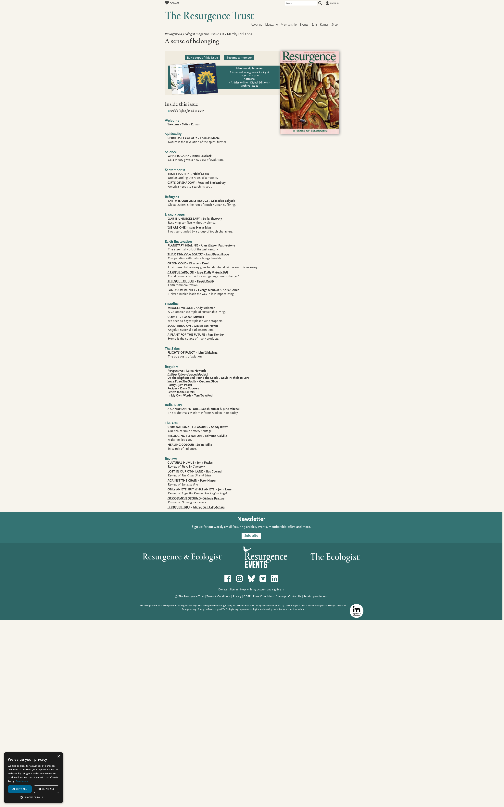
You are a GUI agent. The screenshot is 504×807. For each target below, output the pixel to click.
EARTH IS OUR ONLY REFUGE (188, 201)
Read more (22, 781)
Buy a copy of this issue (202, 57)
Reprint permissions (316, 596)
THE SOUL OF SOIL (181, 281)
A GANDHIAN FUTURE (183, 409)
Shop (334, 24)
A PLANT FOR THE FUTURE (186, 334)
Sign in (334, 3)
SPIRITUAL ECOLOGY (182, 138)
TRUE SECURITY (179, 174)
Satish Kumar (319, 24)
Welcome (173, 124)
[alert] (33, 777)
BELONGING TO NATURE (185, 436)
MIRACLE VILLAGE (180, 308)
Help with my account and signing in (262, 589)
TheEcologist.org (230, 609)
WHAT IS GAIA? (178, 156)
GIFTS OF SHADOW (181, 182)
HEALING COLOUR (181, 445)
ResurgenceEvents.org (207, 609)
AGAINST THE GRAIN (182, 480)
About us (256, 24)
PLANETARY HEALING (183, 245)
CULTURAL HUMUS (181, 462)
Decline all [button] (46, 789)
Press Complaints (263, 596)
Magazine (271, 24)
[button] (33, 797)
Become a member (239, 57)
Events (304, 24)
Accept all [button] (19, 789)
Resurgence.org (189, 609)
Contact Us (294, 596)
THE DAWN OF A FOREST (185, 254)
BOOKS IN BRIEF (179, 507)
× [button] (58, 756)
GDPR (247, 596)
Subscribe (251, 536)
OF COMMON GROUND (184, 498)
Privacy (237, 596)
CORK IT (173, 317)
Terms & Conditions (219, 596)
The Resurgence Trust (191, 596)
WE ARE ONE (177, 227)
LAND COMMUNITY (181, 290)
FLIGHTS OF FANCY (181, 352)
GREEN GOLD (177, 263)
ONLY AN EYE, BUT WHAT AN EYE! (191, 489)
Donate (174, 3)
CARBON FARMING (181, 272)
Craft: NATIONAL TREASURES (188, 427)
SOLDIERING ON (179, 326)
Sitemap (281, 596)
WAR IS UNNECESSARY (184, 219)
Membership (289, 24)
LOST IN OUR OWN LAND (185, 471)
